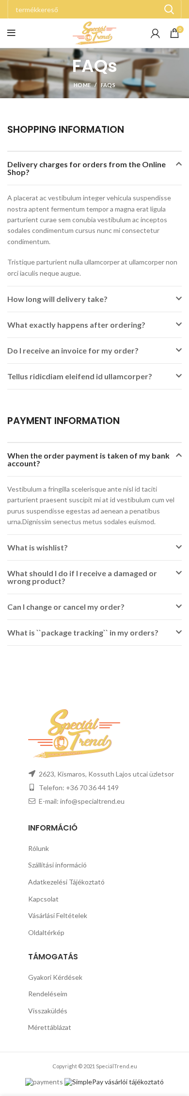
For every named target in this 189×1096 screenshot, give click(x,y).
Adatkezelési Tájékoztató (66, 882)
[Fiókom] (155, 33)
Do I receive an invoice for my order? (73, 350)
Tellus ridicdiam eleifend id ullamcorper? (79, 376)
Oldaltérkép (46, 932)
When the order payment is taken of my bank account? (88, 459)
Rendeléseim (47, 994)
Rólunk (38, 848)
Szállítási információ (57, 865)
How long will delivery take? (57, 298)
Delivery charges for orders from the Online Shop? (86, 168)
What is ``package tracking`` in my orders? (82, 632)
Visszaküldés (47, 1011)
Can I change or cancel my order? (66, 606)
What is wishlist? (37, 547)
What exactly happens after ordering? (76, 324)
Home (82, 85)
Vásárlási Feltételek (57, 915)
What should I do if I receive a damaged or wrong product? (82, 576)
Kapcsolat (43, 899)
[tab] (94, 168)
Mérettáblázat (49, 1027)
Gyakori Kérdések (55, 977)
